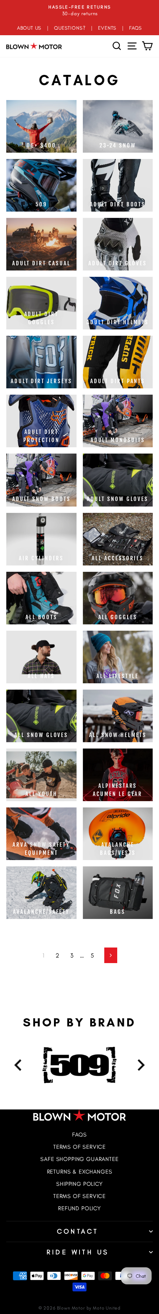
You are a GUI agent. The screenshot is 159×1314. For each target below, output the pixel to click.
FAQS (135, 28)
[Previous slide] (19, 1065)
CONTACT (78, 1231)
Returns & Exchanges (79, 1171)
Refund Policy (79, 1208)
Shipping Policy (79, 1183)
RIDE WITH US (78, 1252)
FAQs (79, 1134)
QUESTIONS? (69, 28)
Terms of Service (79, 1146)
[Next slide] (140, 1065)
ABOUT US (29, 28)
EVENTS (107, 28)
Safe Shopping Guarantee (79, 1158)
